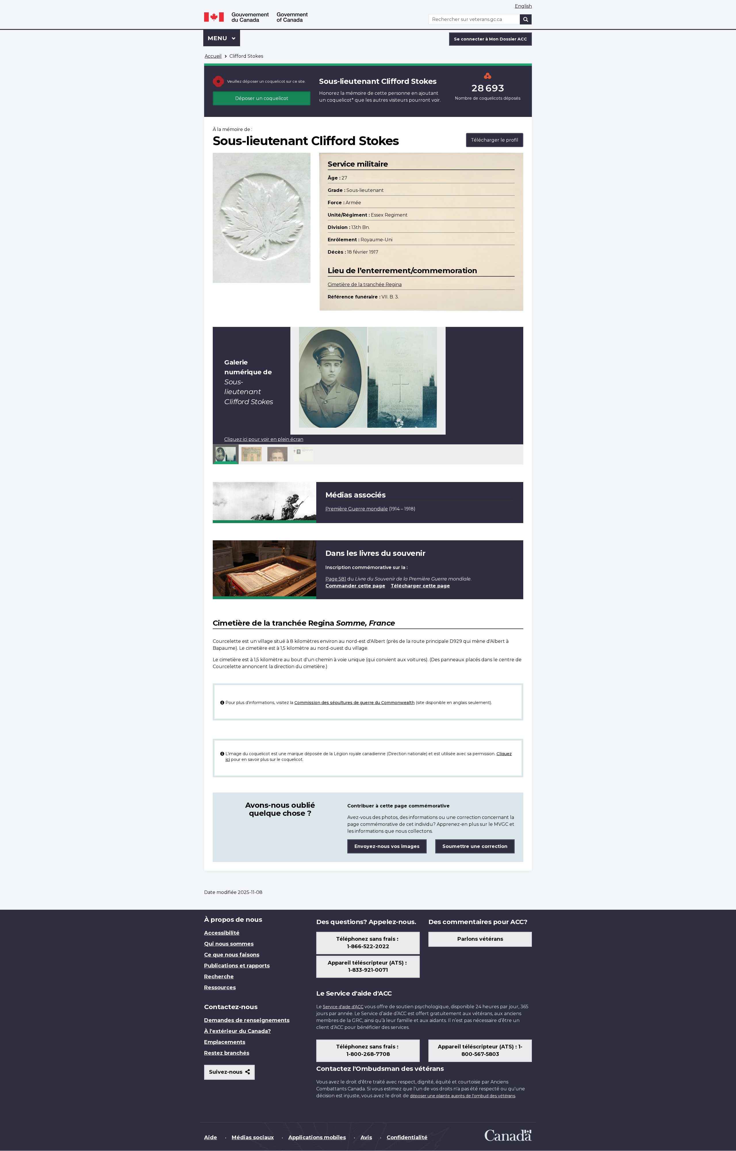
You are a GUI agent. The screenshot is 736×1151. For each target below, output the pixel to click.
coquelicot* (340, 100)
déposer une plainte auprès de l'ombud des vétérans (462, 1095)
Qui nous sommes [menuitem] (229, 944)
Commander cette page (355, 586)
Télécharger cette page (420, 586)
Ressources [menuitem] (220, 987)
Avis (366, 1137)
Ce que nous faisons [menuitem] (231, 955)
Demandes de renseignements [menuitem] (247, 1020)
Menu (224, 38)
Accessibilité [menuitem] (221, 933)
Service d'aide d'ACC (343, 1006)
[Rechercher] (526, 19)
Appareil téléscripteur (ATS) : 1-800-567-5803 (480, 1050)
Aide (210, 1137)
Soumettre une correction (474, 846)
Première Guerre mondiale (356, 509)
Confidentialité (407, 1137)
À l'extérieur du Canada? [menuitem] (237, 1031)
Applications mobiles (317, 1137)
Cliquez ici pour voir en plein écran (263, 439)
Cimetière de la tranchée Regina (365, 284)
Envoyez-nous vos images (386, 846)
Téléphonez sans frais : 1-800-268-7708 (368, 1050)
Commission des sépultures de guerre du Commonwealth (354, 702)
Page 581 (335, 579)
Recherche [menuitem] (219, 976)
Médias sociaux (253, 1137)
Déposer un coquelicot (261, 98)
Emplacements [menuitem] (224, 1042)
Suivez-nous (232, 1074)
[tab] (226, 454)
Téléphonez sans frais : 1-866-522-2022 (368, 943)
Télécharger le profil (494, 140)
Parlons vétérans (480, 939)
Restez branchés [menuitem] (226, 1053)
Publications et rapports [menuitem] (237, 966)
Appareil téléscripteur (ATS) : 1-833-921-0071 (368, 966)
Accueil (213, 56)
